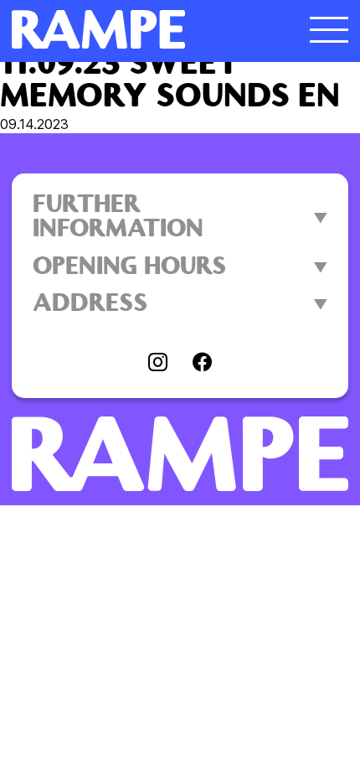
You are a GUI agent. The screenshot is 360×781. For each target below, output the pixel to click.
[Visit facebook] (202, 363)
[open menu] (329, 29)
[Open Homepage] (138, 29)
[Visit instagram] (157, 363)
